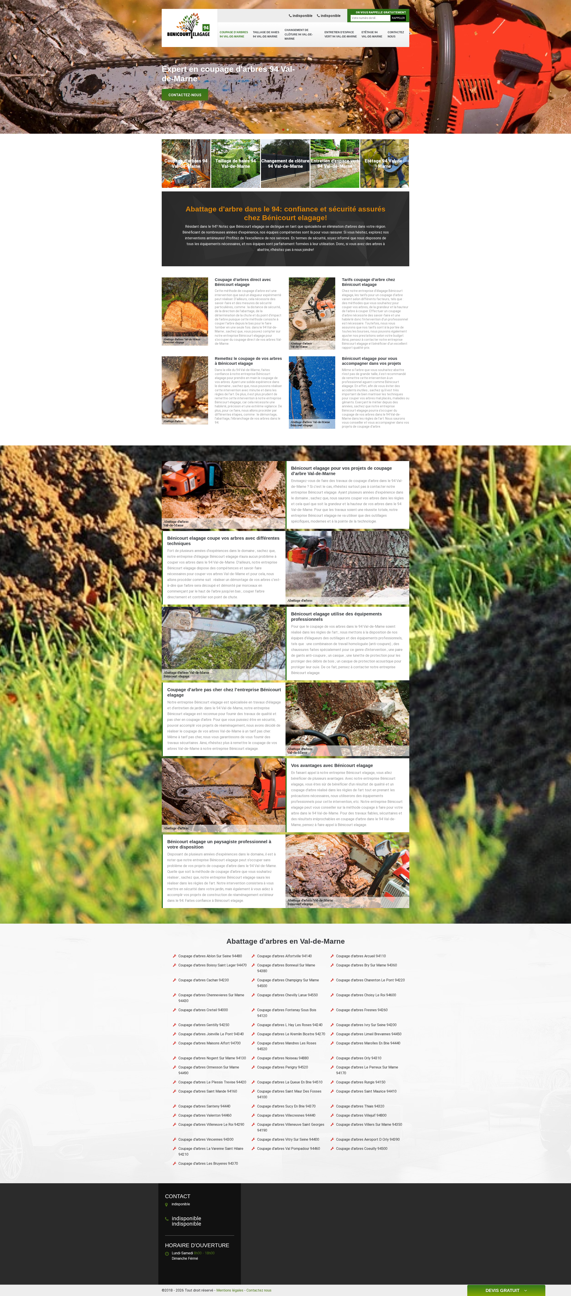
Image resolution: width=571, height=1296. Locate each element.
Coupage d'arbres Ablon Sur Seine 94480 (210, 956)
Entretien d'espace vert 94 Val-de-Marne (341, 34)
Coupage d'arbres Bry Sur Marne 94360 (366, 965)
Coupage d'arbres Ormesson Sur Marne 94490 (208, 1070)
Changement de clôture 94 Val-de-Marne (299, 34)
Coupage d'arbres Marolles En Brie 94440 (368, 1043)
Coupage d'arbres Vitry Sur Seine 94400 (288, 1139)
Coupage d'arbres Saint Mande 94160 (207, 1091)
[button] (283, 129)
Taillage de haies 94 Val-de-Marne (266, 34)
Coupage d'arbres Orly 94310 (358, 1058)
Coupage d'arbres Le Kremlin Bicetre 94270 (291, 1034)
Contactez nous (396, 34)
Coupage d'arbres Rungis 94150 (360, 1082)
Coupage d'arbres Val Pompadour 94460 (288, 1148)
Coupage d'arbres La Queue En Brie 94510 (290, 1082)
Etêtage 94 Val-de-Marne (372, 34)
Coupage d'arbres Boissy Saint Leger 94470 (212, 965)
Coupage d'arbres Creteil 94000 (203, 1010)
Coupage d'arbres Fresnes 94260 (362, 1010)
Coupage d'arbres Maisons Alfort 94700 (209, 1043)
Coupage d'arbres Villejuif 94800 (361, 1115)
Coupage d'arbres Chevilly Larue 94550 (287, 995)
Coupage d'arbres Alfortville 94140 (284, 956)
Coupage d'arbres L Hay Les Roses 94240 (290, 1025)
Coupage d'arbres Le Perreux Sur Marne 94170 (367, 1070)
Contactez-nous (184, 95)
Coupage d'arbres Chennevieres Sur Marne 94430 (211, 998)
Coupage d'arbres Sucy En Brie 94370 (286, 1106)
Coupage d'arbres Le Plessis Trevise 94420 (212, 1082)
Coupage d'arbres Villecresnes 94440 (286, 1115)
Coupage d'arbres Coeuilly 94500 (361, 1148)
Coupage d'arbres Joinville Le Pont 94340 (211, 1034)
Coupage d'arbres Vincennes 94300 (206, 1139)
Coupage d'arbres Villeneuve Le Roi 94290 (211, 1124)
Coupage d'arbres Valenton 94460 (205, 1115)
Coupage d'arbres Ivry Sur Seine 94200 (366, 1025)
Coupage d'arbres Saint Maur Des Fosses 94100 (289, 1094)
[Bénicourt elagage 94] (189, 25)
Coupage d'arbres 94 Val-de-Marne (234, 34)
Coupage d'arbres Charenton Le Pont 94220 (370, 980)
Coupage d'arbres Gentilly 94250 (203, 1025)
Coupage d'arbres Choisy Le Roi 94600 (366, 995)
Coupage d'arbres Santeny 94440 (204, 1106)
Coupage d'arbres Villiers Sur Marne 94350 (369, 1124)
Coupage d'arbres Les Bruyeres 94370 (208, 1163)
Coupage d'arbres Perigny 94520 (282, 1067)
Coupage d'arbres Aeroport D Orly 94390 (368, 1139)
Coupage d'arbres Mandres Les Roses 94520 (286, 1046)
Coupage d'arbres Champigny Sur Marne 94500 (288, 983)
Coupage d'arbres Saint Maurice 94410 (366, 1091)
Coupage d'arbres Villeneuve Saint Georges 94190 (290, 1127)
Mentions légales (229, 1290)
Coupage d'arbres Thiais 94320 (360, 1106)
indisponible (302, 16)
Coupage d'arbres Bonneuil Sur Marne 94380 (286, 968)
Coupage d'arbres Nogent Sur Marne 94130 (212, 1058)
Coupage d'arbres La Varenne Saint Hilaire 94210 (210, 1151)
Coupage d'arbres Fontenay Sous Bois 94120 (286, 1013)
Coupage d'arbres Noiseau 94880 (283, 1058)
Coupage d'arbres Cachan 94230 (203, 980)
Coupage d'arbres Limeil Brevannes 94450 (368, 1034)
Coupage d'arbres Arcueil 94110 (361, 956)
